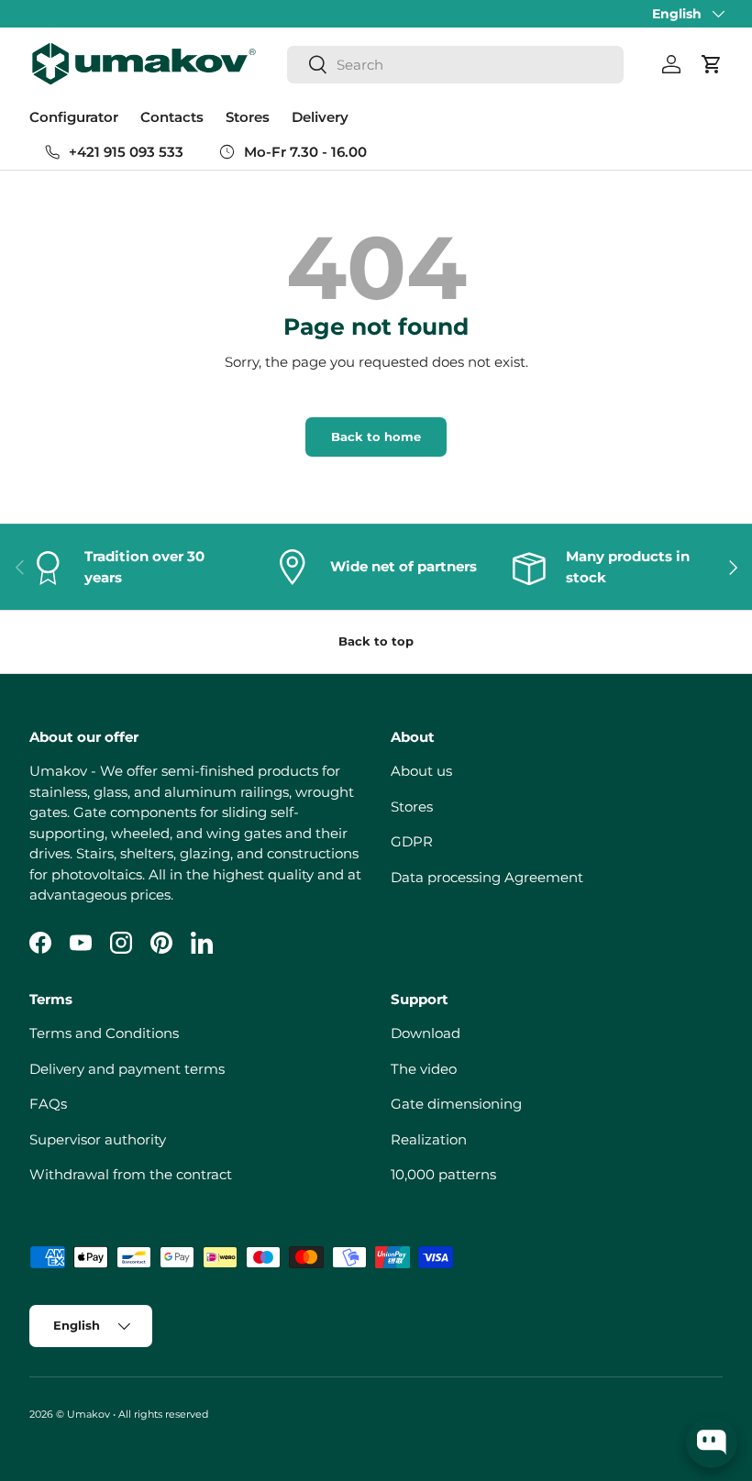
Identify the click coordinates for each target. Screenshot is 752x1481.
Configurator (73, 117)
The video (424, 1069)
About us (421, 770)
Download (425, 1033)
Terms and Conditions (104, 1033)
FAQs (48, 1103)
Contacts (172, 117)
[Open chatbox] (711, 1442)
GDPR (412, 841)
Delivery (320, 117)
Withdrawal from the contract (130, 1174)
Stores (248, 117)
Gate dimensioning (456, 1103)
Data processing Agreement (487, 877)
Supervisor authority (97, 1139)
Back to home (376, 436)
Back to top (376, 641)
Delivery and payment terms (127, 1069)
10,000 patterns (443, 1174)
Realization (429, 1139)
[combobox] (455, 64)
